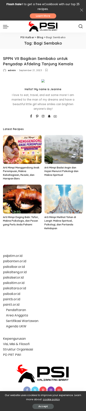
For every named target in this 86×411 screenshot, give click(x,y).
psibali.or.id (11, 294)
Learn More (43, 15)
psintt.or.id (11, 304)
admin (12, 70)
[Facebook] (31, 116)
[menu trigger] (7, 26)
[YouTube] (55, 116)
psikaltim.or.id (13, 283)
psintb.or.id (11, 299)
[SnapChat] (49, 116)
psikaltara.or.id (14, 288)
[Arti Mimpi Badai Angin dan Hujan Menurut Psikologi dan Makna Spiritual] (63, 149)
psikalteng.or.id (15, 272)
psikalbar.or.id (14, 266)
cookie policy (51, 399)
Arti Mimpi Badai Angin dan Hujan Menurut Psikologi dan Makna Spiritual (61, 171)
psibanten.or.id (14, 261)
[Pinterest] (37, 116)
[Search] (80, 26)
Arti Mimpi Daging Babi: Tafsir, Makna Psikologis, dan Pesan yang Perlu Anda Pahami (21, 221)
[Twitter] (35, 390)
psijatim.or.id (12, 255)
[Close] (82, 10)
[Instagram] (43, 116)
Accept (43, 406)
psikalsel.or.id (13, 277)
